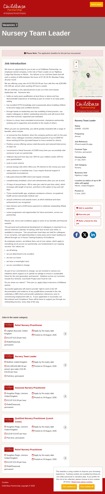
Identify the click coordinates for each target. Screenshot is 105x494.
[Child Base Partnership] (15, 8)
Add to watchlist (85, 208)
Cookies (5, 482)
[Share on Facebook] (76, 235)
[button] (88, 75)
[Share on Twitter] (85, 235)
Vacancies (9, 25)
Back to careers (96, 4)
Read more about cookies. (82, 482)
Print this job (84, 214)
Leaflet (80, 96)
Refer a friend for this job (86, 222)
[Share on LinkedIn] (93, 235)
